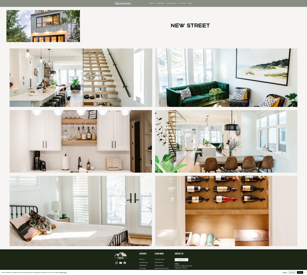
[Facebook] (124, 262)
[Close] (305, 272)
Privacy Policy (63, 272)
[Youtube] (120, 262)
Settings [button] (285, 272)
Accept (300, 272)
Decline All (292, 272)
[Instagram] (116, 262)
